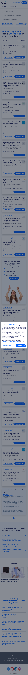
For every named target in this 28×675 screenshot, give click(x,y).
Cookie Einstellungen (6, 345)
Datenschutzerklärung (7, 341)
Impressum (16, 341)
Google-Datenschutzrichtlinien (9, 343)
